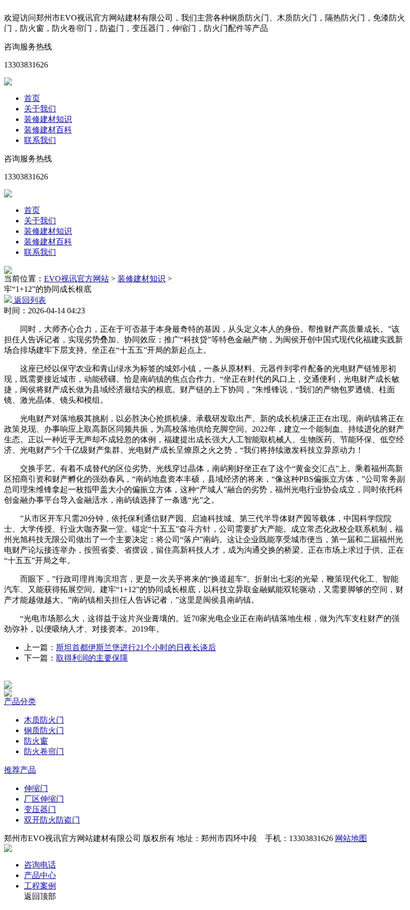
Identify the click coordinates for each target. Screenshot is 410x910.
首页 (32, 98)
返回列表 (29, 300)
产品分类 (20, 701)
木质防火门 (44, 720)
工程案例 (40, 886)
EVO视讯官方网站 (76, 278)
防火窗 (36, 741)
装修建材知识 (48, 119)
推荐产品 (20, 770)
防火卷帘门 (44, 751)
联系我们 (40, 140)
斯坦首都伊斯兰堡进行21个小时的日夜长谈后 (136, 647)
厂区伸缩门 (44, 799)
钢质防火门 (44, 730)
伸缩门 (36, 788)
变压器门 (40, 809)
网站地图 (351, 838)
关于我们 (40, 108)
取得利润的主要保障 (92, 658)
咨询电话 (40, 865)
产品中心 (40, 875)
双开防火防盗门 (52, 820)
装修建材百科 (48, 129)
